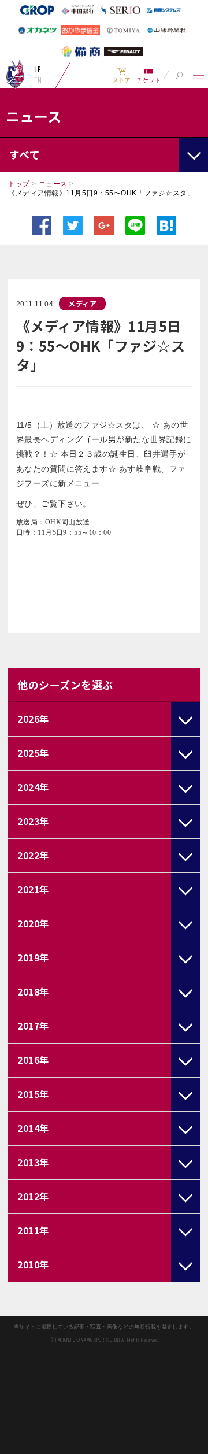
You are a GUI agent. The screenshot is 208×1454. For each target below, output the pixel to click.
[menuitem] (121, 75)
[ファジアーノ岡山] (15, 74)
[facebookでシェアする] (41, 225)
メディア (82, 303)
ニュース (53, 184)
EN (38, 80)
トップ (18, 184)
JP (38, 69)
